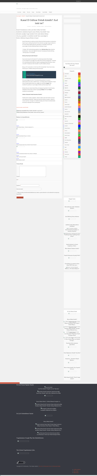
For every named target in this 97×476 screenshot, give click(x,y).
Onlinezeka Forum (47, 466)
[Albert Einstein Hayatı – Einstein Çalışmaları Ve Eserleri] (21, 122)
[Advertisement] (60, 6)
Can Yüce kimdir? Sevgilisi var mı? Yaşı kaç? (48, 388)
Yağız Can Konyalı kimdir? (21, 156)
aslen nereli (22, 107)
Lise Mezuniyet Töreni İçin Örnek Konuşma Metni (48, 434)
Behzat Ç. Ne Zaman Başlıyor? (72, 268)
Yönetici (42, 26)
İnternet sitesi (20, 189)
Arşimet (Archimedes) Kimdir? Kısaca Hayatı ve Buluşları (27, 153)
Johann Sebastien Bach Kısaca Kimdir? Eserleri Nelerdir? (27, 144)
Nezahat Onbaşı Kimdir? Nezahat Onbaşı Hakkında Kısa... (48, 405)
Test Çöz (28, 12)
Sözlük (24, 12)
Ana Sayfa (19, 12)
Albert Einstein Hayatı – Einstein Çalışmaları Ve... (25, 127)
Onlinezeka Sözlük (56, 466)
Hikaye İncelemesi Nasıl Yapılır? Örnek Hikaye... (48, 425)
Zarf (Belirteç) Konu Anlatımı (72, 216)
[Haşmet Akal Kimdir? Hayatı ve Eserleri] (21, 131)
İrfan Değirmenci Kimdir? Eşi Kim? (72, 352)
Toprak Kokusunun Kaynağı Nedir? (72, 255)
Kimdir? (50, 12)
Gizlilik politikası (77, 469)
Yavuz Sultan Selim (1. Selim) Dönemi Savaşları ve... (48, 401)
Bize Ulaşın (76, 471)
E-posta (18, 185)
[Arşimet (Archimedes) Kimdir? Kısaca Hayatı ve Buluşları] (21, 148)
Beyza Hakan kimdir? (72, 319)
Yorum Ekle (34, 26)
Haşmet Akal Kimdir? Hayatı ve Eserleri (24, 135)
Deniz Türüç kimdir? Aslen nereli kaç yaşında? (10, 383)
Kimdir (26, 107)
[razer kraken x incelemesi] (48, 475)
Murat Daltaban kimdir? (21, 159)
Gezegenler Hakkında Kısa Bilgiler (49, 410)
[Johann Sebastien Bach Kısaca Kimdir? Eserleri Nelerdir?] (21, 139)
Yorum (18, 176)
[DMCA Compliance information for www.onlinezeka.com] (21, 462)
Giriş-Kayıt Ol (78, 1)
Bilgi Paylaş (76, 472)
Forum (33, 12)
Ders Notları (38, 12)
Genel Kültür (44, 12)
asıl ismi (18, 107)
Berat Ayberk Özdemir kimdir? (72, 248)
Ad (17, 179)
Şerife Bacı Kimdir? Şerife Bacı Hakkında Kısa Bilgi (48, 393)
